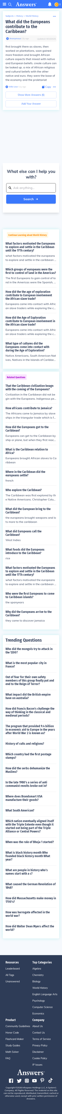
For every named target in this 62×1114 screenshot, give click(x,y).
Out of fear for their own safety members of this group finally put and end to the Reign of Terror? (30, 680)
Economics (38, 1013)
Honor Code (12, 1032)
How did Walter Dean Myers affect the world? (30, 928)
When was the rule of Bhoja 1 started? (30, 842)
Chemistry (38, 975)
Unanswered (13, 981)
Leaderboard (13, 968)
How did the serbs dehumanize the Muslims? (28, 770)
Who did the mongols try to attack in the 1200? (29, 650)
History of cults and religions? (25, 744)
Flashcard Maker (15, 1039)
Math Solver (12, 1051)
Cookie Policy (39, 1058)
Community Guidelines (18, 1026)
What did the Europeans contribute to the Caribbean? (28, 26)
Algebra (36, 968)
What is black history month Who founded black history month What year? (28, 856)
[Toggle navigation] (4, 4)
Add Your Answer (31, 103)
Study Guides (13, 1045)
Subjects (10, 16)
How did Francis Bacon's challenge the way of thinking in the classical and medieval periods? (30, 712)
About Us (37, 1026)
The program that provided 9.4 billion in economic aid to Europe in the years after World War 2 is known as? (30, 729)
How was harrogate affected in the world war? (28, 914)
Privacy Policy (39, 1045)
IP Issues (37, 1064)
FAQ (8, 1058)
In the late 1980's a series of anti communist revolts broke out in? (26, 784)
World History (31, 16)
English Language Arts (44, 994)
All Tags (10, 975)
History (19, 16)
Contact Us (38, 1032)
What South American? (20, 810)
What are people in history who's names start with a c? (27, 871)
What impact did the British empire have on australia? (28, 696)
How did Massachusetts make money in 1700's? (31, 900)
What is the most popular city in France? (26, 664)
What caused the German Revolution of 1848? (31, 886)
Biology (36, 981)
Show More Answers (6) (31, 94)
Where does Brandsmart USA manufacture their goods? (24, 798)
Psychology (38, 1000)
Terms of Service (41, 1039)
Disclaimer (38, 1051)
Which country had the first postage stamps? (28, 756)
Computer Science (42, 1007)
